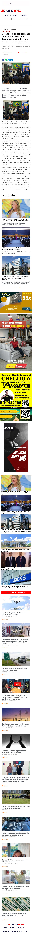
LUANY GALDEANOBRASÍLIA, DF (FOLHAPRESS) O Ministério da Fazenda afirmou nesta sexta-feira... (16, 283)
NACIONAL (16, 19)
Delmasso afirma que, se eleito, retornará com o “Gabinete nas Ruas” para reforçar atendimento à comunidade (15, 697)
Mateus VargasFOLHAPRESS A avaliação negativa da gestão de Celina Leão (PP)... (13, 224)
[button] (3, 60)
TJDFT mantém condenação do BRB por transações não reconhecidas (14, 587)
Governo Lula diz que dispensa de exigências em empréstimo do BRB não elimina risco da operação (16, 278)
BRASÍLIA (14, 15)
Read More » (5, 619)
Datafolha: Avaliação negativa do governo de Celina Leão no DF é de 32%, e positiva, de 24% (15, 220)
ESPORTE (7, 19)
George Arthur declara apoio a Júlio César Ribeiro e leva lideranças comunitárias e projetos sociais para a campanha (15, 779)
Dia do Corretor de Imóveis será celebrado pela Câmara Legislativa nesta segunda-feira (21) (15, 641)
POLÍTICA (25, 19)
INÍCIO (7, 15)
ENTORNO (24, 15)
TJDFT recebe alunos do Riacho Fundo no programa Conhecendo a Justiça (13, 248)
